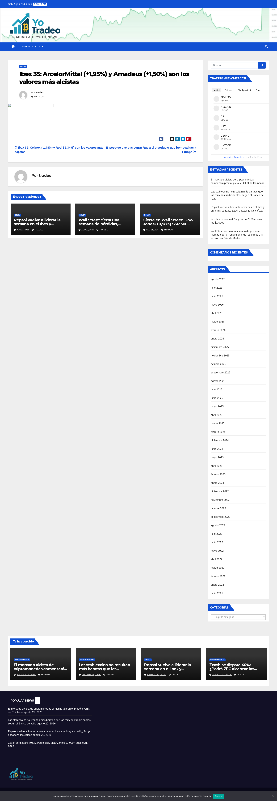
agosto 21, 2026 (222, 675)
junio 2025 (217, 398)
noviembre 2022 (220, 500)
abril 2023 (216, 466)
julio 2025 (216, 389)
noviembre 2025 (220, 355)
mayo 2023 (217, 457)
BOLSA (23, 66)
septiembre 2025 (220, 372)
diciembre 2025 (220, 347)
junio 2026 (217, 296)
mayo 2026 (217, 304)
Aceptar (219, 796)
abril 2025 (216, 415)
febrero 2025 (218, 432)
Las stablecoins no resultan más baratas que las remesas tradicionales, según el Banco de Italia (237, 195)
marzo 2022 (218, 567)
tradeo (39, 92)
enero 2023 (217, 483)
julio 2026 (216, 287)
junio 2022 (217, 542)
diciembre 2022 (220, 491)
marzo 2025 (218, 423)
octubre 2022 (218, 508)
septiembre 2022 (220, 516)
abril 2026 (216, 313)
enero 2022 (217, 584)
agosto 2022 (218, 525)
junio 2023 (217, 449)
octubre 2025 (218, 364)
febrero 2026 (218, 330)
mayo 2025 (217, 406)
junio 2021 (217, 593)
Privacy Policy (32, 46)
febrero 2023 (218, 474)
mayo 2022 (217, 550)
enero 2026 (217, 338)
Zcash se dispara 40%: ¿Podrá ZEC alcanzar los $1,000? (231, 668)
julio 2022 (216, 533)
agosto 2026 (218, 279)
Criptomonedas (22, 660)
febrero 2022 (218, 576)
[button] (266, 46)
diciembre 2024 (220, 440)
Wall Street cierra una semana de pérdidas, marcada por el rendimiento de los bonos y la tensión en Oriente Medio (237, 235)
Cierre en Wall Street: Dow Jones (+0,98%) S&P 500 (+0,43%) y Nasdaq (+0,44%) (169, 224)
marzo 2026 (218, 321)
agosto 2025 (218, 381)
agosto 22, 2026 (26, 675)
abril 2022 (216, 559)
